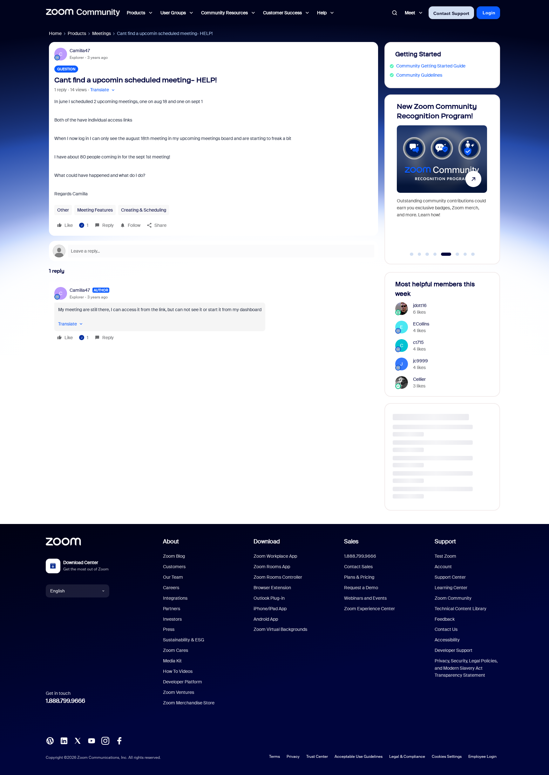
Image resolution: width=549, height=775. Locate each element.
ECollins (421, 324)
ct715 (418, 342)
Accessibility (447, 640)
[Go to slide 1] (412, 254)
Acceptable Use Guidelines (359, 756)
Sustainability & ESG (183, 640)
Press (168, 629)
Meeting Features (95, 210)
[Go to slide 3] (427, 254)
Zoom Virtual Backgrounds (280, 629)
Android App (266, 619)
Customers (174, 566)
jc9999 (420, 361)
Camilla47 (80, 50)
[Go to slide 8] (473, 254)
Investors (172, 619)
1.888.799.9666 (65, 701)
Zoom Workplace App (275, 556)
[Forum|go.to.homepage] (83, 13)
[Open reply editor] (213, 251)
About (171, 541)
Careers (171, 587)
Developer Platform (182, 682)
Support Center (450, 577)
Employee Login (482, 756)
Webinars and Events (365, 598)
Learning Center (451, 587)
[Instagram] (105, 740)
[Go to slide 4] (435, 254)
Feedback (445, 619)
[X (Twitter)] (77, 740)
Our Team (173, 577)
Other (63, 210)
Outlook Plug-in (269, 598)
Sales (351, 541)
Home (55, 33)
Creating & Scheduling (143, 210)
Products (77, 33)
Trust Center (317, 756)
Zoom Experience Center (369, 608)
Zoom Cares (175, 650)
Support (445, 541)
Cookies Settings (447, 756)
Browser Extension (272, 587)
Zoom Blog (174, 556)
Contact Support (451, 13)
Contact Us (446, 629)
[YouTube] (91, 740)
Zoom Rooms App (272, 566)
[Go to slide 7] (465, 254)
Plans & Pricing (359, 577)
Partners (171, 608)
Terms (274, 756)
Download (267, 541)
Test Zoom (445, 556)
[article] (213, 315)
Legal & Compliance (407, 756)
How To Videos (178, 671)
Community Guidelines (419, 75)
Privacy (293, 756)
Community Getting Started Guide (430, 66)
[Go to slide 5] (443, 254)
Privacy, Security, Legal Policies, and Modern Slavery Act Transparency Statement (466, 668)
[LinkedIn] (64, 740)
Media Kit (172, 661)
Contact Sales (358, 566)
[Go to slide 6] (454, 254)
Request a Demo (361, 587)
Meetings (101, 33)
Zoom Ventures (178, 692)
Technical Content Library (460, 608)
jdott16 (420, 305)
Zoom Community (453, 598)
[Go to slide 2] (419, 254)
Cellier (419, 379)
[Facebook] (119, 740)
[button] (103, 90)
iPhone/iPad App (270, 608)
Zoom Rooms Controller (278, 577)
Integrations (175, 598)
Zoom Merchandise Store (188, 703)
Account (443, 566)
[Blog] (50, 740)
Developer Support (453, 650)
